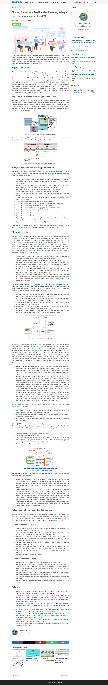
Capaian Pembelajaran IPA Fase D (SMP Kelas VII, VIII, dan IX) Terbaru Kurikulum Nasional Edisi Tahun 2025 (83, 42)
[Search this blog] (95, 2)
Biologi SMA (64, 2)
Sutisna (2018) (16, 344)
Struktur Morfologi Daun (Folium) (80, 50)
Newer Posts (16, 675)
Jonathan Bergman (36, 78)
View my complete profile (83, 29)
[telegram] (63, 642)
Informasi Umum (76, 2)
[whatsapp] (51, 642)
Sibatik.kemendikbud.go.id (30, 611)
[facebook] (17, 642)
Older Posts (64, 675)
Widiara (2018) (25, 252)
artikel (35, 358)
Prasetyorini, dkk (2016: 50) (35, 348)
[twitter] (29, 642)
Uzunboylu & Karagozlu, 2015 (29, 250)
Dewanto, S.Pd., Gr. (83, 23)
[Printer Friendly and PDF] (16, 25)
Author (86, 2)
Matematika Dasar (43, 2)
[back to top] (104, 681)
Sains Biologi (29, 2)
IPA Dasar (55, 2)
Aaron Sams (51, 78)
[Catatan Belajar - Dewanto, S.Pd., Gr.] (17, 2)
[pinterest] (40, 642)
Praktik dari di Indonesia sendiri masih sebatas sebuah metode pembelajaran (40, 284)
